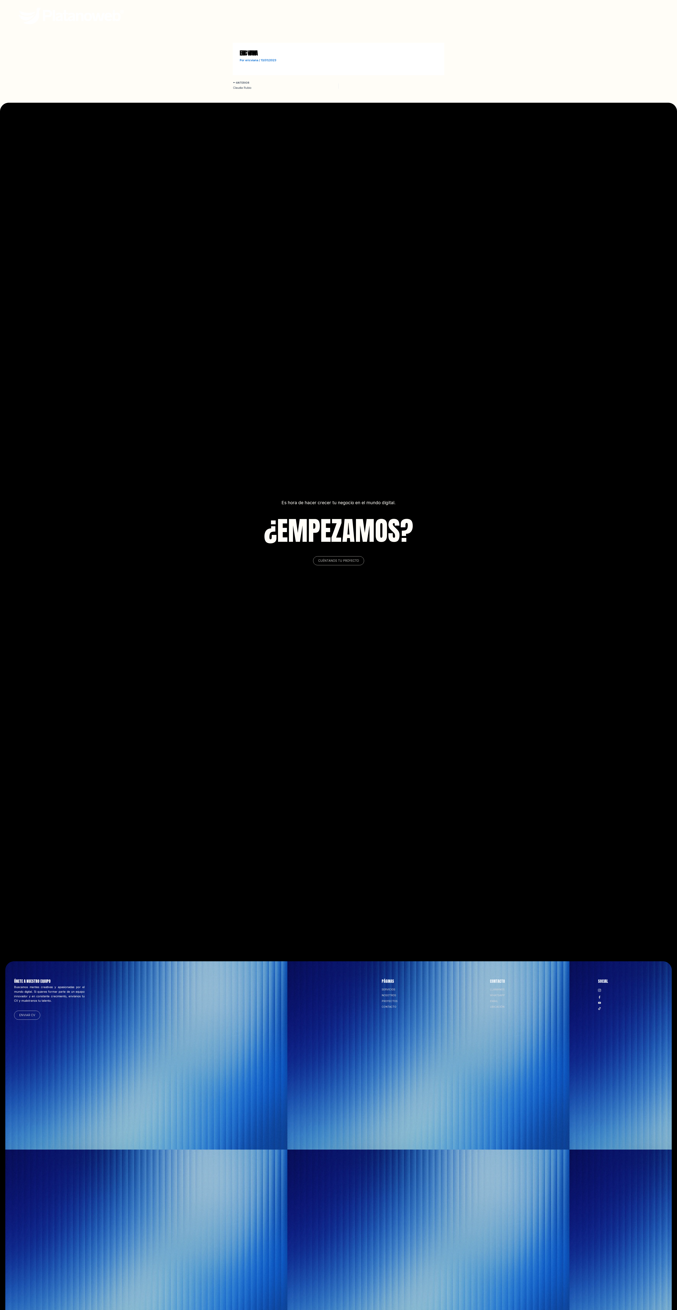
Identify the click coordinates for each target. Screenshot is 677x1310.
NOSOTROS (352, 26)
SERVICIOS (326, 26)
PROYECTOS (380, 26)
